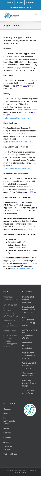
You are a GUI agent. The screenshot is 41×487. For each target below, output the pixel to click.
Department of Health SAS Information (28, 299)
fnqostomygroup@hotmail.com (16, 168)
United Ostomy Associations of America (28, 355)
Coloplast (7, 437)
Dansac (6, 428)
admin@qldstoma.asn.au (22, 269)
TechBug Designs (20, 473)
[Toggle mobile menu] (36, 13)
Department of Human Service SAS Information (29, 309)
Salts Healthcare (10, 454)
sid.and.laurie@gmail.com (20, 142)
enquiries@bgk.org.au (23, 189)
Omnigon (7, 409)
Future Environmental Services (9, 421)
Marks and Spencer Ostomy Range (29, 383)
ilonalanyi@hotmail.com (20, 68)
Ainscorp (7, 442)
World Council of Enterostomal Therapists (29, 365)
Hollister (6, 414)
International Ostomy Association (27, 345)
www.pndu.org (25, 229)
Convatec (7, 433)
